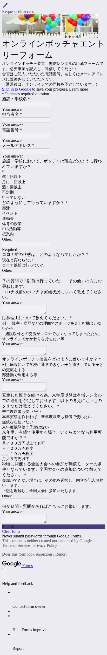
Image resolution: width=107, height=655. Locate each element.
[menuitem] (58, 599)
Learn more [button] (78, 89)
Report (60, 554)
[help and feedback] (4, 574)
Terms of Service (16, 545)
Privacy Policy (45, 545)
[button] (53, 8)
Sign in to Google (16, 89)
